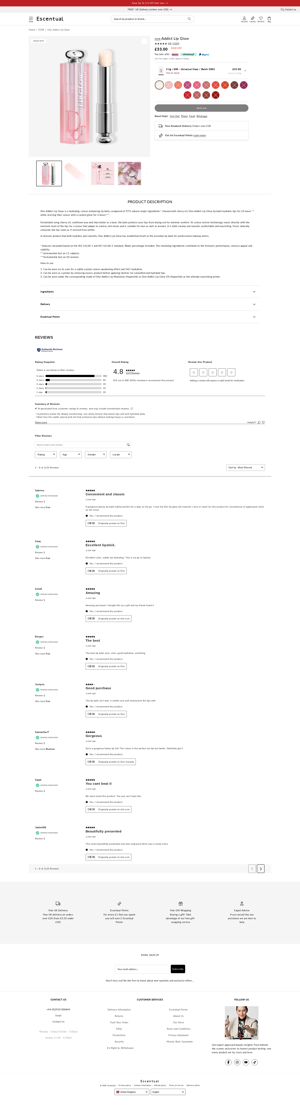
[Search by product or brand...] (189, 18)
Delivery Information (119, 1009)
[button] (31, 18)
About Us (178, 1016)
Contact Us (58, 1021)
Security (119, 1041)
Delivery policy (193, 1085)
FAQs (119, 1028)
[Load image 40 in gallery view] (102, 173)
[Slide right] (146, 173)
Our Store (178, 1022)
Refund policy (160, 1085)
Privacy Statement (178, 1035)
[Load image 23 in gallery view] (76, 173)
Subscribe (178, 969)
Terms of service (176, 1085)
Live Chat (175, 116)
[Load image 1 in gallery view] (49, 173)
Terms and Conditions (179, 1028)
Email (192, 116)
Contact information (142, 1085)
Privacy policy (125, 1085)
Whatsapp (201, 116)
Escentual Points (178, 1009)
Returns (119, 1016)
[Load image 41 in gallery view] (129, 173)
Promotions (119, 1035)
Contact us (290, 9)
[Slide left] (32, 173)
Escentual (112, 1085)
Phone (184, 116)
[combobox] (152, 18)
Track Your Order (119, 1022)
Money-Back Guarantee (180, 1041)
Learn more (199, 135)
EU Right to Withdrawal (120, 1047)
